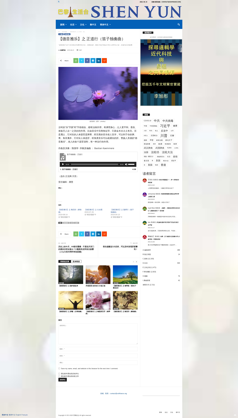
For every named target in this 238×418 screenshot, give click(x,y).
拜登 (151, 140)
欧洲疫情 (168, 144)
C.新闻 (145, 259)
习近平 (165, 126)
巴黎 (172, 136)
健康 (175, 126)
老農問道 (63, 50)
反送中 (164, 130)
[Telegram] (92, 60)
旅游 (154, 144)
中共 (157, 120)
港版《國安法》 (149, 156)
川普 (163, 136)
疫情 (175, 156)
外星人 (146, 135)
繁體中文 (12, 415)
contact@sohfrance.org (118, 393)
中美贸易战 (153, 126)
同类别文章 (64, 261)
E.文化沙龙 (89, 283)
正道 (72, 223)
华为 (150, 131)
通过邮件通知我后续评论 (70, 374)
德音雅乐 (66, 223)
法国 (146, 152)
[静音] (126, 164)
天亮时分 (154, 136)
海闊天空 (146, 285)
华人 (156, 131)
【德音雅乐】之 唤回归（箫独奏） (125, 311)
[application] (98, 164)
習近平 (173, 161)
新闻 (62, 24)
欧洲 (160, 144)
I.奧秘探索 (146, 280)
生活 (72, 24)
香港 (163, 164)
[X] (58, 2)
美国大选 (165, 160)
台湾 (172, 130)
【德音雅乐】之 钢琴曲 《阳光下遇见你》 (124, 287)
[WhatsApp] (75, 60)
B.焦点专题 (147, 254)
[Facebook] (87, 60)
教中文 (93, 24)
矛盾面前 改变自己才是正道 (95, 286)
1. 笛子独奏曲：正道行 (69, 169)
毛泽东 (169, 148)
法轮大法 (167, 152)
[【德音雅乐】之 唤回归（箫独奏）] (125, 300)
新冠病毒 (147, 144)
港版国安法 (160, 156)
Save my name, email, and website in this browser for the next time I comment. (89, 368)
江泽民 (176, 148)
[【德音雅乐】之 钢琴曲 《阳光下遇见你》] (125, 274)
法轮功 (155, 152)
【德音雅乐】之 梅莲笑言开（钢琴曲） (98, 312)
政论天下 (168, 140)
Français (25, 415)
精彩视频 (64, 32)
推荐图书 (148, 33)
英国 (150, 165)
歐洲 (175, 144)
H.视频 (61, 34)
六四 (145, 130)
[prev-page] (133, 261)
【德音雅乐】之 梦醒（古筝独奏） (70, 311)
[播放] (63, 164)
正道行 (76, 223)
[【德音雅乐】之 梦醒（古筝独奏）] (70, 300)
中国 (145, 126)
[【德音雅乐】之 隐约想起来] (70, 274)
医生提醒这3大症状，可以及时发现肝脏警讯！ (120, 247)
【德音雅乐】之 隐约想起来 (68, 286)
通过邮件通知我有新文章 (70, 376)
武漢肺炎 (159, 148)
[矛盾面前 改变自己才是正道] (98, 274)
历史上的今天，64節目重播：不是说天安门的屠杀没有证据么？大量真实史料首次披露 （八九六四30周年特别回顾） (76, 249)
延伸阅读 (76, 261)
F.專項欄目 (146, 272)
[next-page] (136, 261)
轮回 (156, 165)
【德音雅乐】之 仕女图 (93, 210)
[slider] (131, 164)
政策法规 (159, 140)
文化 (82, 24)
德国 (145, 140)
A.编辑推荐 (147, 250)
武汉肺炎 (148, 148)
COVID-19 (147, 121)
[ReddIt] (104, 60)
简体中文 (104, 24)
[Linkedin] (98, 60)
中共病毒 (168, 120)
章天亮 (146, 161)
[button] (178, 24)
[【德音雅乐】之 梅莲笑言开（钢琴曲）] (98, 300)
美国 (158, 160)
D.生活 (145, 263)
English (18, 415)
